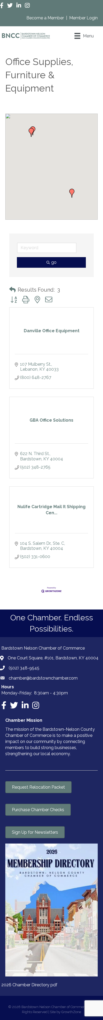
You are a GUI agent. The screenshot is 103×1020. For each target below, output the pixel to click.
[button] (31, 132)
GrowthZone (71, 1012)
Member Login (83, 17)
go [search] (54, 262)
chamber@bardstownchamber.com (43, 678)
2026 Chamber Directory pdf (29, 984)
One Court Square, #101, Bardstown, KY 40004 (53, 657)
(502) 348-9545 (24, 668)
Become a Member (45, 17)
